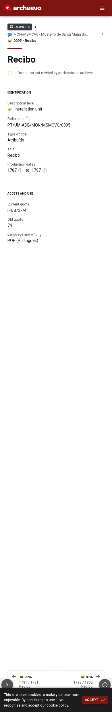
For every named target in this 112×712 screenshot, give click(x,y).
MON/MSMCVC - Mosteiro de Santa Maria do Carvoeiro (49, 34)
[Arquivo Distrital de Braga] (23, 9)
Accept (91, 700)
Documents (19, 26)
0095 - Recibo (24, 41)
